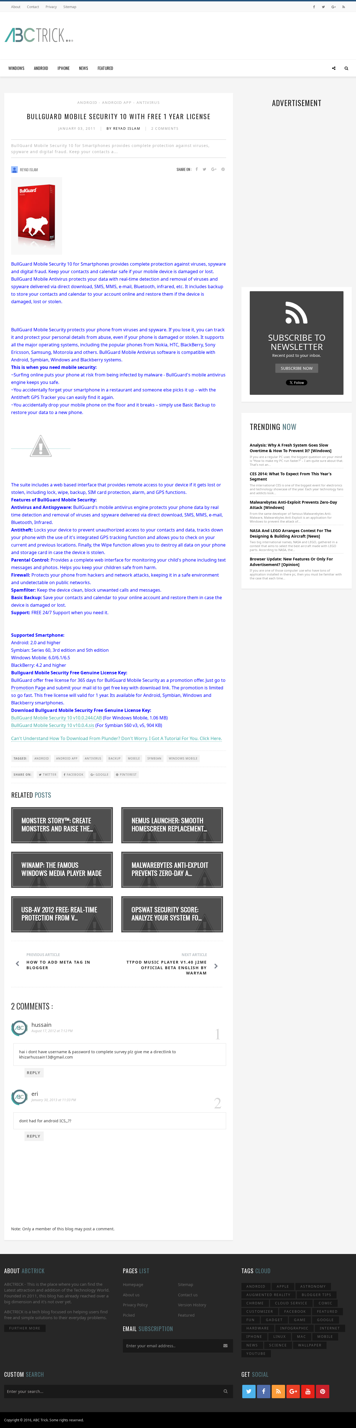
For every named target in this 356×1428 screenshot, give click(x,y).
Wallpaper (310, 1345)
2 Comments (165, 128)
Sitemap (69, 6)
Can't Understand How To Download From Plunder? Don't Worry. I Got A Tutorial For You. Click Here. (116, 738)
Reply (33, 1072)
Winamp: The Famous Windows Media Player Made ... (61, 873)
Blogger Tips (317, 1294)
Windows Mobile (183, 758)
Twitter (49, 775)
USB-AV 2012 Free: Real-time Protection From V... (59, 913)
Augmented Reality (268, 1294)
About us (131, 1294)
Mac (301, 1336)
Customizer (259, 1311)
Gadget (274, 1319)
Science (278, 1345)
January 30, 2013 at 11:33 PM (53, 1100)
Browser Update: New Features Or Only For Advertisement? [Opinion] (291, 561)
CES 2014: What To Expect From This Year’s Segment (291, 476)
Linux (279, 1336)
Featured (105, 68)
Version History (192, 1304)
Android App (117, 102)
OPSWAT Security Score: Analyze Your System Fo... (167, 913)
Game (300, 1319)
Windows (16, 68)
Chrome (255, 1303)
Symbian (154, 758)
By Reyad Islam (124, 128)
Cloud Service (291, 1303)
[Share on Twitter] (204, 169)
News (83, 68)
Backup (114, 758)
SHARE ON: (23, 775)
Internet (330, 1328)
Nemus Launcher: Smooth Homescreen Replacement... (169, 824)
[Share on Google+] (214, 169)
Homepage (133, 1284)
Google (102, 775)
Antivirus (148, 102)
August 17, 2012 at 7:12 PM (52, 1030)
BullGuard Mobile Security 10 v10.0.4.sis (52, 725)
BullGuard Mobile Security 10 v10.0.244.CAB (56, 718)
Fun (250, 1319)
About (15, 6)
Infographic (294, 1328)
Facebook (74, 775)
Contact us (188, 1294)
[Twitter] (323, 7)
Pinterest (128, 775)
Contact (33, 6)
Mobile (134, 758)
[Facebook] (314, 7)
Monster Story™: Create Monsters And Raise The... (57, 824)
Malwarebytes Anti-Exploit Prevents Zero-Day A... (170, 869)
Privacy (51, 6)
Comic (326, 1303)
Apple (283, 1286)
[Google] (333, 7)
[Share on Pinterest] (223, 169)
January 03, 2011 (77, 128)
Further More (25, 1328)
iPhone (64, 68)
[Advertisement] (250, 34)
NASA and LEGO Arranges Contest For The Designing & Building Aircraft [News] (290, 533)
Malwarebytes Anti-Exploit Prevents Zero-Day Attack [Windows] (293, 504)
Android (41, 68)
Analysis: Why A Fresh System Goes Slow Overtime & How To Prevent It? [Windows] (291, 447)
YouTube (256, 1353)
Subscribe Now (297, 368)
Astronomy (313, 1286)
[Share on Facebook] (196, 169)
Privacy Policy (135, 1304)
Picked (129, 1315)
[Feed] (344, 7)
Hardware (257, 1328)
